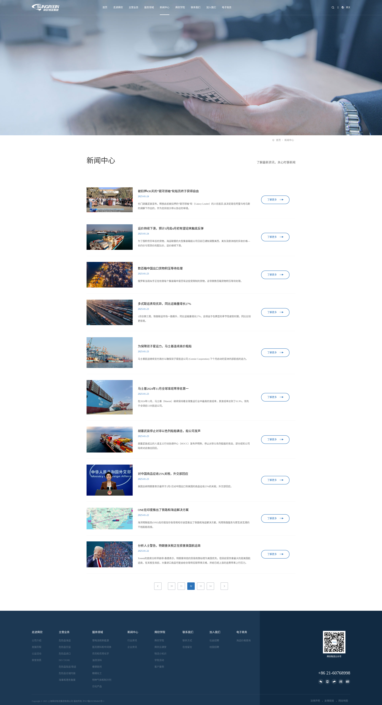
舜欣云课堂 (160, 647)
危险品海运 (65, 640)
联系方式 (187, 640)
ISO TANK (64, 660)
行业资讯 (132, 640)
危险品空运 (65, 647)
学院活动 (159, 660)
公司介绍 (36, 640)
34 (210, 586)
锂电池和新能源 (100, 640)
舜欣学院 (180, 7)
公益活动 (36, 653)
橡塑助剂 (97, 666)
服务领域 (149, 7)
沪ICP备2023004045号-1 (93, 701)
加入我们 (211, 7)
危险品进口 (65, 653)
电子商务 (226, 7)
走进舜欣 (118, 7)
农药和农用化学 (100, 653)
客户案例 (159, 666)
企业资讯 (132, 647)
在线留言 (187, 647)
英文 (348, 7)
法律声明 (315, 701)
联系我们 (195, 7)
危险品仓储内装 (67, 673)
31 (181, 586)
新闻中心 (164, 7)
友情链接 (329, 701)
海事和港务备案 (67, 680)
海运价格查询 (243, 640)
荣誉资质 (36, 660)
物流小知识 (160, 653)
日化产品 (97, 686)
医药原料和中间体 (101, 647)
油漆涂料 (97, 660)
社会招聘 (214, 640)
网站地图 (343, 701)
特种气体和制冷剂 (101, 680)
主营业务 (133, 7)
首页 (105, 7)
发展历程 (36, 647)
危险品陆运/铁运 (67, 666)
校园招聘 (214, 647)
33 (201, 586)
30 (171, 586)
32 (191, 586)
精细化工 (97, 673)
